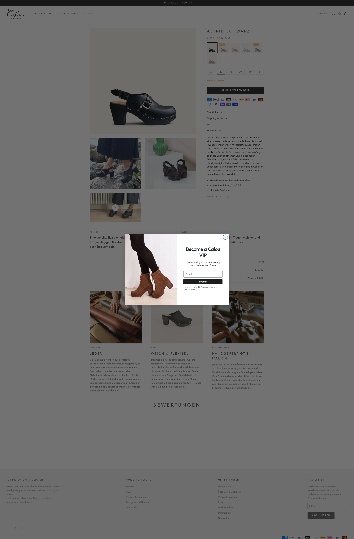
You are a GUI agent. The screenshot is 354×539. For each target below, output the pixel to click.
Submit (203, 281)
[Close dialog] (225, 237)
